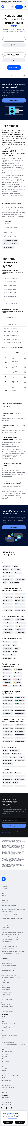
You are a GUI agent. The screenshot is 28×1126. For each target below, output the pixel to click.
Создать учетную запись (8, 965)
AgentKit (4, 1066)
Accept (20, 1122)
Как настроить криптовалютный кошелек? (13, 951)
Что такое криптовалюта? (9, 946)
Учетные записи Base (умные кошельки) (13, 1044)
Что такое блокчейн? (7, 948)
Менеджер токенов (7, 1011)
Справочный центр (7, 961)
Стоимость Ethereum (7, 1087)
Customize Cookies (12, 1118)
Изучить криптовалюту (8, 925)
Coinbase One (5, 989)
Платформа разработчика (9, 1035)
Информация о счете (7, 970)
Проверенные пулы (7, 1030)
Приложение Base (6, 987)
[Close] (24, 1113)
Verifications (5, 1061)
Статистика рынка (6, 929)
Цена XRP (4, 1092)
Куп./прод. (4, 985)
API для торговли (6, 1051)
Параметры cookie (7, 911)
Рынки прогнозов (6, 999)
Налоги (3, 956)
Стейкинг (4, 1018)
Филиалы (4, 891)
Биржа (3, 1021)
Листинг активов (6, 1004)
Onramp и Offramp (6, 1047)
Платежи (4, 1009)
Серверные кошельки (7, 1040)
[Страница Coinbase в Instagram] (11, 1108)
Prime (3, 1016)
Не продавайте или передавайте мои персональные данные (12, 915)
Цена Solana (5, 1090)
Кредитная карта (6, 994)
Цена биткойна (5, 1085)
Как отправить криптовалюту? (10, 953)
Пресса (3, 895)
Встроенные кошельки (8, 1042)
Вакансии (4, 888)
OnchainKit (4, 1056)
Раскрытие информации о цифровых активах (12, 919)
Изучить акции (5, 927)
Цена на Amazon (6, 1104)
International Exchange (8, 1023)
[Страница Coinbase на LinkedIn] (6, 1108)
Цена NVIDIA (5, 1097)
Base (2, 1037)
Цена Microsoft (6, 1102)
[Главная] (2, 6)
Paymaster (4, 1054)
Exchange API (5, 1073)
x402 (2, 1049)
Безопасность (5, 898)
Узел (2, 1063)
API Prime (4, 1078)
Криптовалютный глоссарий (9, 939)
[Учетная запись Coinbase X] (1, 1108)
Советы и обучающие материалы (11, 937)
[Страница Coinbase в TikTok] (16, 1108)
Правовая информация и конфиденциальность (8, 906)
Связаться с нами (6, 963)
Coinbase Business (7, 1006)
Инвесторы (4, 900)
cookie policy (10, 1113)
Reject (8, 1122)
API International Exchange (9, 1075)
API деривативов (6, 1080)
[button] (25, 7)
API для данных (6, 1059)
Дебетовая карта (6, 997)
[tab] (5, 76)
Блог (2, 893)
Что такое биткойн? (7, 944)
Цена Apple (4, 1099)
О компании (5, 886)
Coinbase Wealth (6, 992)
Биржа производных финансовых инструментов (11, 1026)
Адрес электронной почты (9, 817)
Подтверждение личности (9, 968)
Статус (3, 980)
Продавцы (4, 902)
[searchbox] (14, 60)
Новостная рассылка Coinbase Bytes (12, 932)
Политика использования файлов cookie (13, 909)
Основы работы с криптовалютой (11, 934)
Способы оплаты (6, 973)
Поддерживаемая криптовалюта (11, 977)
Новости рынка (6, 941)
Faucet (3, 1070)
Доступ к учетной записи (8, 975)
